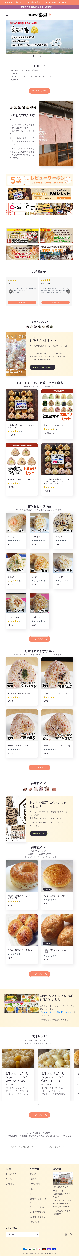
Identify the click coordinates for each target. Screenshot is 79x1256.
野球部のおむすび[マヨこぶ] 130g (56, 693)
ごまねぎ (11, 577)
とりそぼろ (60, 577)
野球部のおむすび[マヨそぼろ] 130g (21, 746)
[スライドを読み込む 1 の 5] (30, 56)
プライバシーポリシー (38, 1207)
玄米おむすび (11, 1174)
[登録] (36, 1234)
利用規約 (33, 1179)
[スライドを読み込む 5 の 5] (44, 56)
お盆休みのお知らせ (30, 70)
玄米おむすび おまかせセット (56, 425)
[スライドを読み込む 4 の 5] (40, 56)
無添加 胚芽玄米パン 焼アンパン (57, 896)
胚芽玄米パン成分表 (37, 1217)
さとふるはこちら (56, 1147)
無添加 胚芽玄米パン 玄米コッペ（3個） (57, 951)
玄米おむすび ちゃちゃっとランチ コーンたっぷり (17, 1076)
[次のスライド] (49, 56)
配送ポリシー (35, 1189)
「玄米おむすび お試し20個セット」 (56, 1012)
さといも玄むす (13, 617)
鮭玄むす (11, 537)
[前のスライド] (25, 56)
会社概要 (33, 1174)
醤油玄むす (36, 577)
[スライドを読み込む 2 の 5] (33, 56)
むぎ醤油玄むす (37, 617)
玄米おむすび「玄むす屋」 (36, 1253)
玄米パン (9, 1179)
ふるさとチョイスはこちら (22, 1147)
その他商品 (10, 1184)
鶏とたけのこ (37, 537)
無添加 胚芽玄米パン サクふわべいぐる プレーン (21, 897)
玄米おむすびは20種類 (42, 367)
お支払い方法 (35, 1184)
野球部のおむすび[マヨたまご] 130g (57, 746)
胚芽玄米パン (38, 833)
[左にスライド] (35, 1104)
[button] (7, 14)
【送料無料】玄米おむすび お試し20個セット (21, 426)
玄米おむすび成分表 (37, 1212)
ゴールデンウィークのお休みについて (38, 76)
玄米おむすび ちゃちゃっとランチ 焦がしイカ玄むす (53, 1076)
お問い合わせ (35, 1222)
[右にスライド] (44, 1104)
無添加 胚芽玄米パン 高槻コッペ (21, 950)
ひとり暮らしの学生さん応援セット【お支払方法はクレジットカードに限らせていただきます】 (57, 481)
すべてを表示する (39, 91)
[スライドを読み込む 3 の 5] (37, 56)
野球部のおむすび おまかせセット (21, 479)
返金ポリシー (35, 1194)
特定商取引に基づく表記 (38, 1200)
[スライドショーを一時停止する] (54, 56)
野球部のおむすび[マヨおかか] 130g (21, 693)
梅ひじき (59, 537)
